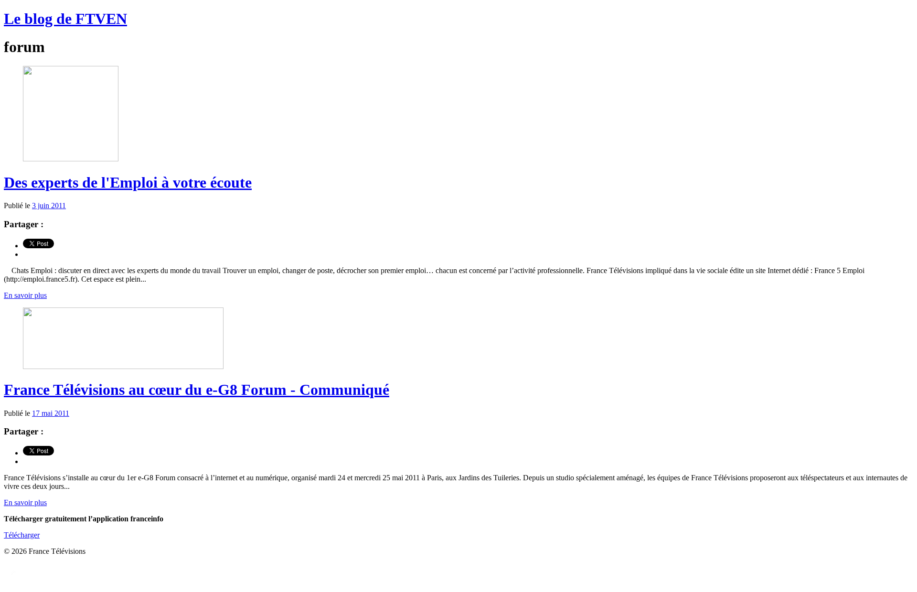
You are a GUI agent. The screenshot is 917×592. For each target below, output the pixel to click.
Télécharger (22, 535)
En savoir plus (25, 295)
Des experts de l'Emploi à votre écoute (128, 182)
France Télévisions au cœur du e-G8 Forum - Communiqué (196, 389)
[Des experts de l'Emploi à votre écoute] (70, 159)
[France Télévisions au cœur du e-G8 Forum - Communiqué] (123, 366)
